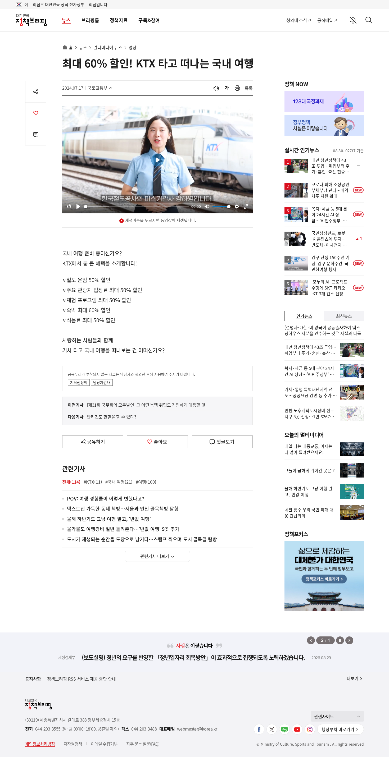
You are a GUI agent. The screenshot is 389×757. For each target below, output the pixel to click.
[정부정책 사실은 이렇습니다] (324, 125)
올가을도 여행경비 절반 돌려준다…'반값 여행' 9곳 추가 (123, 529)
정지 (340, 640)
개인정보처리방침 (40, 743)
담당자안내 (101, 382)
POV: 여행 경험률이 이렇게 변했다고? (105, 499)
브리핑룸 (90, 20)
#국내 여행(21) (119, 482)
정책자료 (119, 20)
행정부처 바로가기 (338, 729)
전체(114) (71, 482)
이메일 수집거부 (104, 743)
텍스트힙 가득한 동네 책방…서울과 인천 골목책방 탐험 (123, 509)
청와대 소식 (296, 20)
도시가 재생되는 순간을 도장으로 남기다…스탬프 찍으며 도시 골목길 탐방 (142, 539)
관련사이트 (324, 716)
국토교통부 (99, 88)
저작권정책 (78, 382)
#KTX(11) (93, 482)
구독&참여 (149, 20)
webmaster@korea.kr (197, 729)
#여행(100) (146, 482)
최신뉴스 (344, 316)
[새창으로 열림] (237, 88)
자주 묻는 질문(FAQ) (142, 743)
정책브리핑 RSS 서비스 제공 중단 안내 (81, 678)
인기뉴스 (304, 316)
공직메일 (325, 20)
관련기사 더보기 (154, 556)
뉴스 (66, 20)
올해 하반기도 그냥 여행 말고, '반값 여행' (109, 519)
